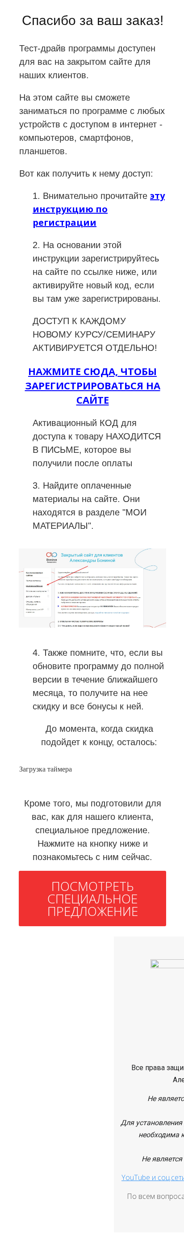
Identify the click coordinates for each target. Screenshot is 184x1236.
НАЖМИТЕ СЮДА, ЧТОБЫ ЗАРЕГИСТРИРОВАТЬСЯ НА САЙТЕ (92, 385)
